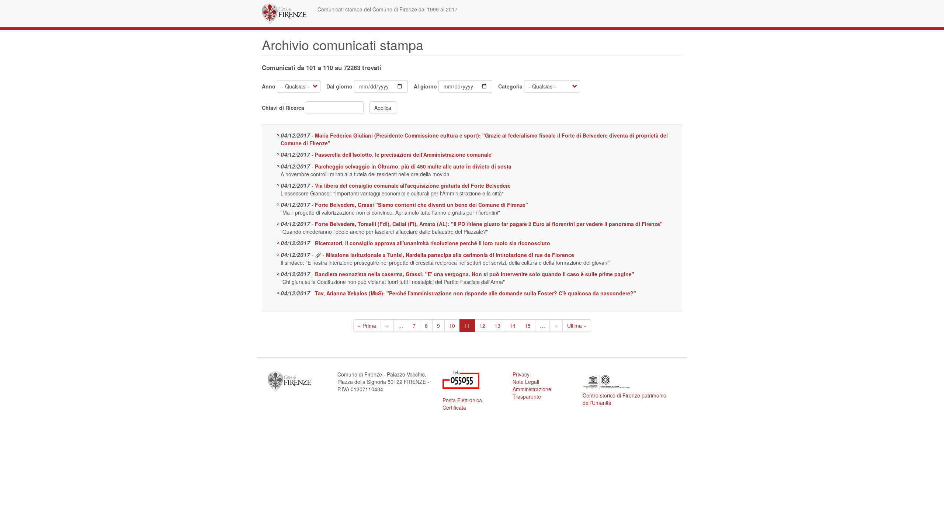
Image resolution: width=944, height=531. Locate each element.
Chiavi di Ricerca (283, 107)
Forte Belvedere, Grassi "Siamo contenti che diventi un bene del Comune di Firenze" (421, 204)
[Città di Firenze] (287, 13)
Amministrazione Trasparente (532, 392)
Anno (268, 86)
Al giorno (425, 86)
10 (454, 325)
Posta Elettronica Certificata (462, 403)
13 (499, 325)
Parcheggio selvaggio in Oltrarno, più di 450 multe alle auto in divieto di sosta (413, 166)
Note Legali (526, 381)
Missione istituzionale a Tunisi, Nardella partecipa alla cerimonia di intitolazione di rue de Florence (450, 254)
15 (530, 325)
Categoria (510, 86)
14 (515, 325)
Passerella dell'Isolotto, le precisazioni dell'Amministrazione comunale (403, 154)
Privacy (521, 374)
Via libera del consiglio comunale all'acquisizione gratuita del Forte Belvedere (413, 185)
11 (469, 327)
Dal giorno (339, 86)
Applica (382, 107)
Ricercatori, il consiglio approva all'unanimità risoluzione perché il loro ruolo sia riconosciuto (432, 243)
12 (484, 325)
